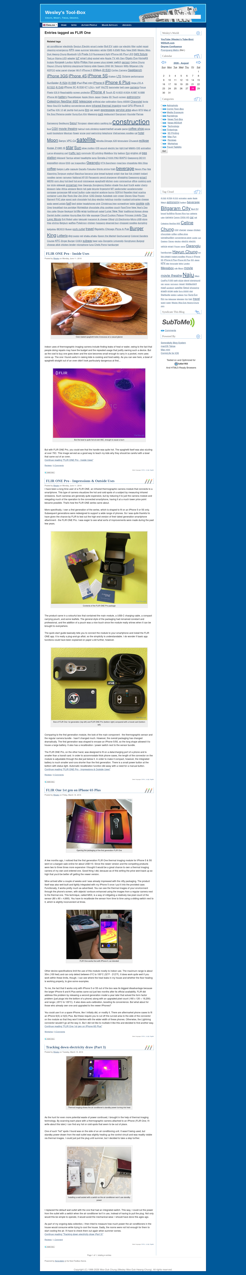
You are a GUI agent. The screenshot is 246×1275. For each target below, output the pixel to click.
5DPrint (119, 192)
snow (83, 133)
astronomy (133, 97)
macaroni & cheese (97, 219)
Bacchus (79, 173)
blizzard (61, 157)
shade (115, 185)
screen (122, 97)
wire (102, 58)
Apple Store (88, 97)
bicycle (95, 188)
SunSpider (53, 83)
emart (143, 177)
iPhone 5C (70, 87)
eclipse (144, 140)
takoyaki (83, 219)
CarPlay (51, 110)
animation (146, 148)
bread (102, 173)
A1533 (106, 70)
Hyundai (131, 114)
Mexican (68, 133)
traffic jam (75, 153)
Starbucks (165, 294)
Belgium (64, 222)
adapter (71, 58)
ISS (192, 260)
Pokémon (81, 222)
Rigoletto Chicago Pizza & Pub (111, 229)
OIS (138, 148)
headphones (89, 203)
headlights (86, 157)
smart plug (86, 58)
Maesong (92, 114)
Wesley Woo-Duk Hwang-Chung (185, 302)
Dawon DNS (103, 66)
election (101, 199)
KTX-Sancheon (108, 163)
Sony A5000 (123, 101)
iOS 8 (56, 92)
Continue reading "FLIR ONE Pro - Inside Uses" (69, 460)
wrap (84, 211)
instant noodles (178, 256)
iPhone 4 (98, 91)
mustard (126, 199)
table (132, 203)
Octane (126, 76)
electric (127, 46)
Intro (74, 25)
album (135, 110)
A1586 (72, 83)
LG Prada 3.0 (85, 54)
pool (88, 133)
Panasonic (94, 177)
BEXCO (61, 229)
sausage (95, 215)
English (152, 470)
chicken (91, 222)
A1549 (60, 87)
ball (68, 203)
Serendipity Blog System (173, 342)
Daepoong (133, 177)
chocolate (82, 199)
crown (121, 195)
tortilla (77, 211)
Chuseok (134, 140)
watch (163, 302)
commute (86, 153)
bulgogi (109, 173)
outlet (139, 46)
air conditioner (54, 46)
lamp (94, 157)
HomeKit (143, 58)
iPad (79, 82)
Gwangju (93, 162)
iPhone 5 (87, 70)
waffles (72, 222)
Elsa (134, 195)
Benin (80, 188)
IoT (78, 58)
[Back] (163, 62)
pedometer (121, 188)
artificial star (99, 101)
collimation (111, 101)
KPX (71, 50)
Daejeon (164, 241)
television (95, 50)
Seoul (73, 123)
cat (135, 133)
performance (137, 76)
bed (74, 203)
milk (147, 203)
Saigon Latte (63, 169)
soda (49, 203)
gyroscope (62, 192)
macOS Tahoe (168, 346)
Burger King (180, 213)
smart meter (97, 46)
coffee (51, 168)
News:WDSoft (175, 122)
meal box (121, 163)
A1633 (119, 92)
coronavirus (125, 181)
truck (131, 185)
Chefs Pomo (100, 244)
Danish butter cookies (58, 215)
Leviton (69, 62)
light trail (123, 148)
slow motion (88, 148)
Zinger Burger (68, 240)
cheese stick (53, 244)
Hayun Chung (54, 66)
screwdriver (123, 203)
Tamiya (69, 157)
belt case (124, 87)
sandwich (170, 287)
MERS (50, 181)
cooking (142, 181)
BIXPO (123, 157)
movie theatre (68, 128)
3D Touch (114, 97)
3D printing (97, 153)
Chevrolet (136, 101)
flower (76, 133)
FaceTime (126, 207)
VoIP (97, 87)
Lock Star (62, 195)
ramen (59, 177)
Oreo (49, 207)
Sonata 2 (102, 158)
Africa (64, 188)
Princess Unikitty (133, 215)
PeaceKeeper (74, 97)
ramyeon (67, 177)
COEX (78, 240)
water (137, 185)
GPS (130, 105)
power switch (113, 62)
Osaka (104, 97)
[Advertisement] (181, 171)
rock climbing (92, 128)
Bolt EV (108, 46)
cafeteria (193, 213)
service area (123, 110)
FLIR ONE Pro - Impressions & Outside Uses (80, 481)
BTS (141, 110)
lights (77, 62)
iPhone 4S (78, 75)
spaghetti (100, 181)
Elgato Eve (131, 58)
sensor (126, 62)
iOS (97, 148)
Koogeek (60, 62)
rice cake (52, 211)
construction (131, 121)
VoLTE (104, 87)
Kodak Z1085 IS (56, 148)
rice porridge (69, 207)
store (144, 219)
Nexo (49, 105)
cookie (140, 203)
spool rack (71, 199)
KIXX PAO (113, 157)
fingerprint (105, 188)
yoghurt (70, 173)
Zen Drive (83, 195)
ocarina (142, 192)
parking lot (106, 123)
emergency (62, 50)
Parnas (139, 114)
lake (58, 188)
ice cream (134, 173)
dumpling (142, 222)
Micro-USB (136, 219)
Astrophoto (172, 105)
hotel (141, 133)
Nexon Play (141, 169)
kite (88, 215)
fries (49, 222)
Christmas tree (109, 203)
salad (101, 211)
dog (70, 236)
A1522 (51, 87)
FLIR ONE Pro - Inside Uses (67, 254)
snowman (72, 185)
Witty (126, 66)
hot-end (78, 181)
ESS (68, 163)
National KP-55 (80, 177)
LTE (118, 76)
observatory (94, 123)
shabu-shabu (90, 235)
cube (88, 192)
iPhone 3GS (57, 75)
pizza (147, 128)
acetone (103, 192)
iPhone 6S (52, 97)
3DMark (97, 70)
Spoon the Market (107, 235)
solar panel (61, 70)
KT (86, 87)
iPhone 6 (98, 83)
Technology (173, 126)
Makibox (108, 153)
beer (95, 240)
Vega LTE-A (137, 82)
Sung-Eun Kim (79, 114)
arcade (117, 128)
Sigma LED (61, 58)
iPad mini (87, 83)
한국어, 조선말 (145, 470)
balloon (121, 153)
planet (186, 280)
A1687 (134, 92)
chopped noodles (128, 222)
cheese (145, 199)
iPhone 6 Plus (117, 82)
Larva (50, 153)
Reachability (66, 92)
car (120, 46)
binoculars (123, 140)
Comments (170, 330)
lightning (67, 66)
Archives (126, 25)
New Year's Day (139, 207)
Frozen (141, 195)
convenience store (81, 105)
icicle (53, 185)
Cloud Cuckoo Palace (112, 215)
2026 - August (181, 63)
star (70, 147)
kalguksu (51, 229)
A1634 (126, 92)
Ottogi (111, 219)
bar (127, 173)
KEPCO (51, 70)
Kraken (112, 76)
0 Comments (58, 465)
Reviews (48, 465)
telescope (85, 101)
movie (188, 267)
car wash (95, 110)
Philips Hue (86, 62)
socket (96, 58)
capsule (74, 169)
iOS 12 (59, 110)
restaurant (109, 114)
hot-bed (69, 181)
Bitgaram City (136, 66)
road (124, 105)
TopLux (50, 58)
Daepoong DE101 (137, 157)
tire (87, 110)
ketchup (109, 199)
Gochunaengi (123, 235)
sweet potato (59, 203)
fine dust (123, 185)
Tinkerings (172, 129)
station (174, 294)
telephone (107, 133)
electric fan (113, 148)
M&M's (132, 148)
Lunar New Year (114, 211)
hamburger (113, 244)
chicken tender (68, 244)
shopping (122, 177)
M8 (69, 192)
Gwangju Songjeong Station (97, 185)
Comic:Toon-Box (175, 108)
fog (128, 153)
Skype (60, 211)
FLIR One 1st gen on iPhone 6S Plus (73, 790)
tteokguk (68, 211)
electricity (68, 46)
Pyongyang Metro (170, 50)
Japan (98, 97)
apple (189, 198)
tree (80, 185)
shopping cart (61, 153)
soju (100, 240)
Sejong (87, 66)
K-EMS (116, 50)
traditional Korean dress (136, 211)
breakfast (58, 207)
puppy (76, 235)
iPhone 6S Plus (119, 54)
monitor (118, 199)
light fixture (140, 54)
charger (71, 70)
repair (145, 46)
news (77, 50)
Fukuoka (91, 169)
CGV (55, 128)
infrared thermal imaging (106, 105)
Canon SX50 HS (181, 217)
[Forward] (198, 62)
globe (79, 203)
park (100, 114)
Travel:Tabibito (174, 146)
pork (149, 181)
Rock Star (73, 195)
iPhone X (139, 105)
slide (94, 66)
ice (48, 185)
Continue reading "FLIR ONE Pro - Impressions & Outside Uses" (77, 769)
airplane (72, 188)
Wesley (56, 258)
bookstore (58, 133)
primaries (136, 199)
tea (149, 169)
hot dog (92, 199)
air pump (68, 110)
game (125, 128)
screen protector (81, 92)
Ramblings (172, 115)
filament (51, 199)
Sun (77, 147)
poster (68, 114)
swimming (96, 133)
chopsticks (132, 163)
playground (78, 66)
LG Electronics (122, 219)
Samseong (52, 123)
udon (75, 219)
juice (96, 173)
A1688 (141, 92)
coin (115, 195)
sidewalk (61, 185)
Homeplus (82, 207)
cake (163, 217)
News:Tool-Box (175, 119)
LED (131, 54)
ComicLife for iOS (170, 353)
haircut (81, 128)
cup (199, 237)
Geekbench (135, 70)
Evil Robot (67, 219)
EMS (109, 50)
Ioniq (145, 101)
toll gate (87, 188)
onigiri (117, 173)
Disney (128, 195)
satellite (86, 139)
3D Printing (173, 133)
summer (85, 50)
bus (49, 128)
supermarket (106, 129)
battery (62, 97)
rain (162, 284)
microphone (82, 244)
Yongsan (82, 123)
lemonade (174, 263)
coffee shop (136, 128)
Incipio (50, 62)
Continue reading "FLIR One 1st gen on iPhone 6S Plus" (73, 1026)
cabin (116, 46)
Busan (68, 229)
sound (103, 148)
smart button (78, 192)
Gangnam (120, 114)
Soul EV (57, 105)
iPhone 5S (98, 75)
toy (115, 153)
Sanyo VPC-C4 (67, 140)
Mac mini (165, 349)
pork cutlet (79, 229)
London (187, 263)
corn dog (59, 181)
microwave (88, 181)
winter (103, 50)
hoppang (100, 222)
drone (62, 163)
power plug (100, 62)
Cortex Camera (119, 70)
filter (133, 46)
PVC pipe (60, 199)
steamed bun (112, 222)
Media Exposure (175, 112)
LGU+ (91, 87)
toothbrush (92, 211)
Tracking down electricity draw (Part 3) (76, 1047)
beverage (125, 168)
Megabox (167, 268)
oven (116, 181)
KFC (57, 241)
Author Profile (89, 25)
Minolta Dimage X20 (106, 140)
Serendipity (59, 1260)
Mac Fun (172, 136)
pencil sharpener (108, 177)
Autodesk (107, 195)
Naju (123, 50)
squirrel (95, 192)
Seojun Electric (82, 46)
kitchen (109, 181)
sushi (49, 133)
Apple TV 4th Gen (115, 58)
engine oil (135, 153)
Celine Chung (138, 62)
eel (81, 235)
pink (98, 203)
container (52, 195)
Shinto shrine (103, 169)
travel (90, 228)
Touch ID (110, 92)
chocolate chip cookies (101, 207)
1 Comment (58, 1239)
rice (122, 173)
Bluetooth (72, 54)
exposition (52, 163)
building (66, 105)
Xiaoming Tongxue (56, 173)
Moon (52, 140)
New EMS (131, 50)
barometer (114, 87)
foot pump (79, 110)
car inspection (78, 163)
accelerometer (135, 188)
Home (64, 25)
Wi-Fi (78, 70)
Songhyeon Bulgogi (134, 240)
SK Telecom (117, 66)
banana (89, 173)
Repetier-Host (131, 192)
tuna (91, 244)
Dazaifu (82, 169)
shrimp (55, 222)
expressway (108, 110)
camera (134, 87)
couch (117, 207)
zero (162, 306)
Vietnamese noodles (123, 133)
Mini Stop (143, 163)
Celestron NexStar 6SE (62, 101)
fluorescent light (101, 54)
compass (51, 192)
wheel (77, 157)
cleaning (51, 50)
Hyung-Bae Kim (78, 215)
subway (87, 240)
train (113, 169)
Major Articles (110, 25)
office (134, 181)
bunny (111, 192)
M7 (112, 188)
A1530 (80, 87)
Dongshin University (113, 240)
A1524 (63, 83)
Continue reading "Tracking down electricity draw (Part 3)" (74, 1234)
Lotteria (62, 235)
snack (164, 291)
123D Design (95, 195)
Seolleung (64, 123)
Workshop (49, 1031)
